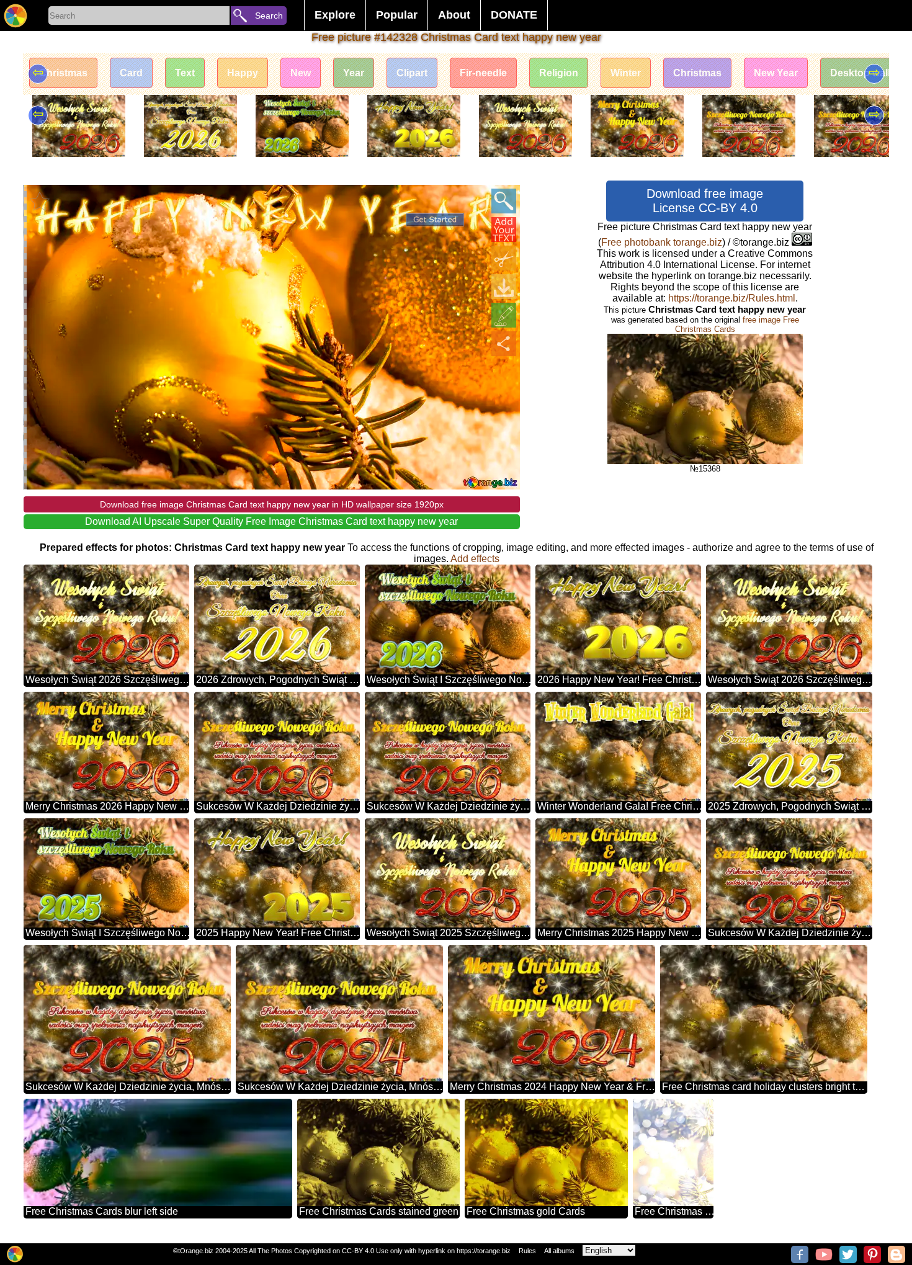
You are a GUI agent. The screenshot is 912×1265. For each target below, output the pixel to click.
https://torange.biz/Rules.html (731, 298)
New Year (776, 73)
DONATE (514, 15)
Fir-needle (483, 73)
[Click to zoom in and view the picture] (503, 201)
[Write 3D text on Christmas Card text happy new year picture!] (503, 229)
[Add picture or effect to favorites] (39, 201)
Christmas (63, 73)
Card (131, 73)
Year (353, 73)
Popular (397, 15)
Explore (335, 15)
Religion (558, 73)
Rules (527, 1250)
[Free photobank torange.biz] (15, 15)
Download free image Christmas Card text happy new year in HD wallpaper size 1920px (272, 504)
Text (185, 73)
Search (269, 15)
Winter (625, 73)
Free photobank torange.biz (661, 242)
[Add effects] (503, 315)
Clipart (411, 73)
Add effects (474, 558)
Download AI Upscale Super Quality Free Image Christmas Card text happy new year (271, 521)
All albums (559, 1250)
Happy (242, 73)
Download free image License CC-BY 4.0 (704, 201)
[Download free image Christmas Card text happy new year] (503, 286)
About (454, 15)
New (300, 73)
